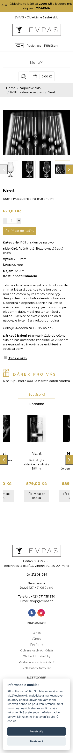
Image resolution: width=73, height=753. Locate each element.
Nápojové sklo (30, 88)
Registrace (33, 45)
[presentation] (4, 169)
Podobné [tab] (36, 404)
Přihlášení (51, 45)
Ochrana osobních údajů (36, 650)
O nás (36, 633)
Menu (35, 62)
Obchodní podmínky (36, 656)
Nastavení (36, 741)
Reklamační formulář (36, 668)
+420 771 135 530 (43, 596)
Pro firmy (36, 644)
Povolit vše (36, 731)
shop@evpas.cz (41, 601)
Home (11, 88)
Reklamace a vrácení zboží (37, 662)
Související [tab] (36, 394)
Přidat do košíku (22, 231)
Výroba (36, 638)
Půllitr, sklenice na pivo (27, 92)
